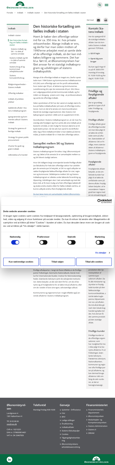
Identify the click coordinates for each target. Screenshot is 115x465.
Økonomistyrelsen (96, 416)
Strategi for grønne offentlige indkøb (17, 130)
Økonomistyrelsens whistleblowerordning (71, 445)
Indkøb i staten (14, 35)
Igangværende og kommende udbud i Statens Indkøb (18, 119)
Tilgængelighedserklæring (71, 439)
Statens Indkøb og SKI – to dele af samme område (18, 51)
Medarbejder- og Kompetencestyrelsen (97, 421)
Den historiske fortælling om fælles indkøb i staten (19, 42)
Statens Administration (97, 426)
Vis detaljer (100, 252)
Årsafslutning (67, 423)
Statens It (92, 429)
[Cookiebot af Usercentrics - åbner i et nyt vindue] (99, 201)
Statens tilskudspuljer (71, 430)
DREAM (91, 433)
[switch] (43, 242)
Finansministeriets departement (96, 411)
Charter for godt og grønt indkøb (16, 147)
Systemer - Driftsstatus (71, 409)
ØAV (63, 416)
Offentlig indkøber (15, 93)
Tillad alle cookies (94, 262)
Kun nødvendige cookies (21, 262)
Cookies (65, 434)
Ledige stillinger (68, 420)
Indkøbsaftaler (68, 427)
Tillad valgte (57, 262)
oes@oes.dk (12, 424)
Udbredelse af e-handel (17, 155)
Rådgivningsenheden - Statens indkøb (17, 86)
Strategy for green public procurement (18, 138)
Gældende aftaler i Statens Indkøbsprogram (17, 109)
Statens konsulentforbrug (17, 76)
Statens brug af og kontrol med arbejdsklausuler (17, 69)
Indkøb (11, 28)
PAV (63, 413)
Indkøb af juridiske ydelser (16, 100)
